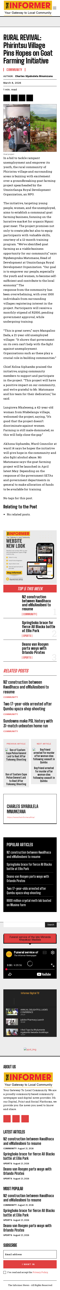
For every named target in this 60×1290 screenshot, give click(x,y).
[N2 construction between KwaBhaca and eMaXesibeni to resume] (11, 602)
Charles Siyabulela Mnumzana (34, 76)
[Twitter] (14, 98)
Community (29, 614)
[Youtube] (25, 1118)
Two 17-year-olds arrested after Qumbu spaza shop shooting (27, 706)
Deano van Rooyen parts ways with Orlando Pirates (35, 648)
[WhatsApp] (29, 98)
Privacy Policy (40, 1272)
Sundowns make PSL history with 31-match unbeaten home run (28, 723)
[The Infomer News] (30, 1080)
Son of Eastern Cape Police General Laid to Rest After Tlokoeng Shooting (16, 779)
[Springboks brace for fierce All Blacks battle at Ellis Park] (11, 628)
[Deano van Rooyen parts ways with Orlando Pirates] (11, 649)
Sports (27, 635)
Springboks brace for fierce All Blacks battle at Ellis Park (38, 626)
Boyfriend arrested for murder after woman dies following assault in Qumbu (44, 774)
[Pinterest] (22, 98)
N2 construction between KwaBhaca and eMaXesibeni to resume (36, 603)
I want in (28, 1264)
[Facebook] (6, 98)
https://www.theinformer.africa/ (21, 817)
